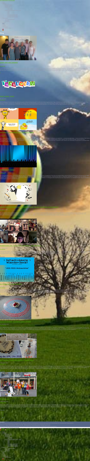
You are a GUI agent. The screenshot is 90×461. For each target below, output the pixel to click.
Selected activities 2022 (12, 14)
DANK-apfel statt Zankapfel (9, 62)
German (3, 429)
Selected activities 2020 (12, 16)
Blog (3, 23)
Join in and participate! (10, 19)
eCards (4, 22)
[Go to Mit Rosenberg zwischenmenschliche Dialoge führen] (18, 357)
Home (3, 2)
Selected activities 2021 (12, 15)
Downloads (7, 7)
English (2, 428)
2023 (8, 13)
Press (3, 24)
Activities (4, 3)
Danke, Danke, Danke (7, 96)
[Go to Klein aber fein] (18, 396)
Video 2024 (9, 8)
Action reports (3, 325)
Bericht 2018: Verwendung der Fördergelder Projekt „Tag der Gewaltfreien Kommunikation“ (29, 207)
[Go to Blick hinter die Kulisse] (18, 167)
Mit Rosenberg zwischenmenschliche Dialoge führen (17, 360)
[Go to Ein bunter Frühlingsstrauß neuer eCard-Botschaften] (18, 129)
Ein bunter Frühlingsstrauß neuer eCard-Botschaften (17, 132)
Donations (7, 21)
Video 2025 (9, 9)
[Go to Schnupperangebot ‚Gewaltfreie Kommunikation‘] (15, 319)
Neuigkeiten (2, 66)
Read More (2, 73)
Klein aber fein (4, 399)
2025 (8, 11)
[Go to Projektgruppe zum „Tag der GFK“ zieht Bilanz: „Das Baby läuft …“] (18, 242)
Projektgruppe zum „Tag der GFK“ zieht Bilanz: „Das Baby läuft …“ (21, 245)
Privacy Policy (8, 28)
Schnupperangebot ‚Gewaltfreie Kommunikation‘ (15, 321)
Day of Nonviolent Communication (7, 0)
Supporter (7, 20)
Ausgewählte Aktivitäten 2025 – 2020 (13, 10)
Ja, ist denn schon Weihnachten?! (11, 284)
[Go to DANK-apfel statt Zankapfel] (18, 59)
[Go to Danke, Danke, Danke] (18, 93)
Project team (5, 18)
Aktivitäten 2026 (8, 4)
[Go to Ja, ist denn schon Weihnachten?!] (17, 281)
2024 (8, 12)
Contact (4, 25)
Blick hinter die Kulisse (7, 169)
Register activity (8, 5)
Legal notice (5, 26)
